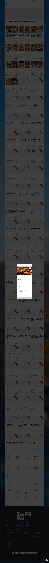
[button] (17, 271)
